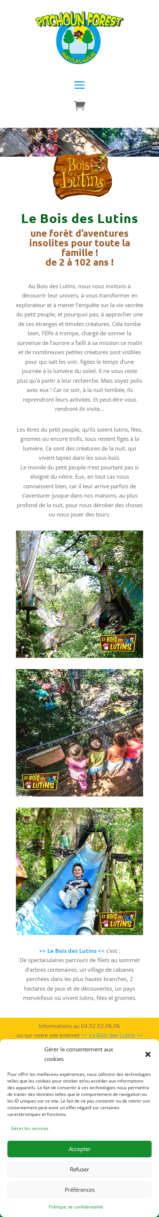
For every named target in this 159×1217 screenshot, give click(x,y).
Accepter (80, 1149)
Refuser (79, 1169)
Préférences (80, 1189)
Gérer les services (29, 1128)
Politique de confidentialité (76, 1207)
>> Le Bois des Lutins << (112, 1035)
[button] (148, 1054)
